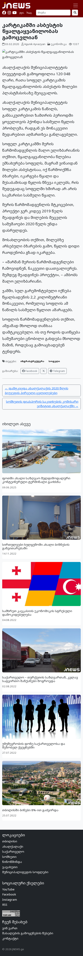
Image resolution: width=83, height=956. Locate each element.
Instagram (9, 899)
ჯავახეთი (10, 867)
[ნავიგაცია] (76, 5)
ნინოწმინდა (12, 862)
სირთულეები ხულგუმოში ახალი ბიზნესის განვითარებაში (36, 546)
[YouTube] (14, 12)
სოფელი (54, 361)
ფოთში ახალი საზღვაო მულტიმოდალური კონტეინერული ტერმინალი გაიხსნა (36, 480)
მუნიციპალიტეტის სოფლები (25, 872)
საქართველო (13, 851)
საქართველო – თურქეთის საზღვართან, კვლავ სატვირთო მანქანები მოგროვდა (40, 679)
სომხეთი (9, 857)
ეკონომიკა (59, 44)
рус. (22, 12)
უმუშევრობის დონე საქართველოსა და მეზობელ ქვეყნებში (33, 745)
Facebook (31, 371)
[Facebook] (4, 12)
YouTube (8, 889)
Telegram (58, 371)
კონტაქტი (10, 938)
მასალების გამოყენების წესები (27, 933)
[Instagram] (9, 12)
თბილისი (9, 841)
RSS (4, 904)
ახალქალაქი (12, 846)
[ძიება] (75, 12)
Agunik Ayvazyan (34, 44)
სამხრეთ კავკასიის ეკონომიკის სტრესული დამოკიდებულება (37, 612)
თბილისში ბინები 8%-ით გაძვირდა (30, 810)
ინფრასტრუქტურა (32, 361)
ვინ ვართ (9, 928)
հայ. (29, 12)
